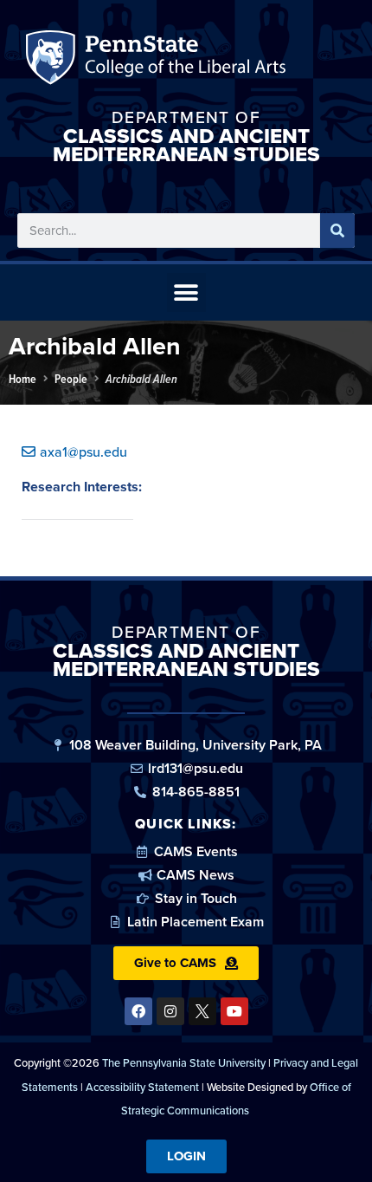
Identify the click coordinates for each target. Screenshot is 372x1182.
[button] (186, 292)
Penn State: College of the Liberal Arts (182, 61)
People (71, 379)
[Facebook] (138, 1011)
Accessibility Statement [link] (142, 1087)
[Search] (337, 230)
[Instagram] (170, 1011)
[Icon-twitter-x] (202, 1011)
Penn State (53, 61)
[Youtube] (234, 1011)
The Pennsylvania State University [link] (184, 1063)
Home (22, 379)
